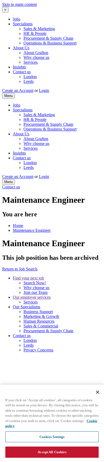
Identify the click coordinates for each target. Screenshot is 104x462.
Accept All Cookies (52, 452)
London (30, 76)
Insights (19, 67)
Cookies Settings (52, 437)
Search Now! (34, 283)
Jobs (16, 19)
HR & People (34, 33)
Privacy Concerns (38, 350)
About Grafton (35, 52)
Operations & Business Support (50, 43)
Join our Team (35, 292)
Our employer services (32, 297)
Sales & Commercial (40, 326)
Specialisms (23, 24)
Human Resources (38, 321)
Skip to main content (19, 4)
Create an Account (17, 90)
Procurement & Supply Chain (48, 38)
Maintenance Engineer (32, 230)
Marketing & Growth (41, 316)
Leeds (28, 81)
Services (30, 62)
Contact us (22, 72)
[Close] (97, 392)
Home (18, 225)
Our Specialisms (26, 307)
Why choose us (36, 57)
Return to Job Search (19, 269)
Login (44, 90)
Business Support (38, 311)
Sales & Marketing (39, 28)
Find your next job (28, 278)
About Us (21, 48)
